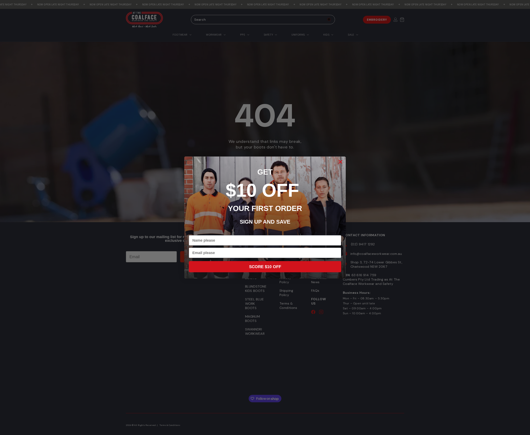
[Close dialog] (340, 161)
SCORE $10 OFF (265, 266)
